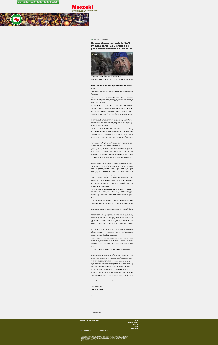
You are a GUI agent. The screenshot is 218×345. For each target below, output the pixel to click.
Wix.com (116, 340)
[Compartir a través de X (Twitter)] (94, 295)
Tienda (136, 326)
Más (129, 31)
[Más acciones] (132, 39)
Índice (98, 31)
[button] (137, 31)
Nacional (109, 31)
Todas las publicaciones (89, 31)
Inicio (136, 320)
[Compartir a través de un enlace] (99, 295)
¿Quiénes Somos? (133, 322)
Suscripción (134, 328)
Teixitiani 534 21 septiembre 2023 (120, 31)
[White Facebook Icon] (81, 341)
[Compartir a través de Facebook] (91, 295)
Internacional (103, 31)
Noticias (135, 324)
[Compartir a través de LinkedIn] (97, 295)
